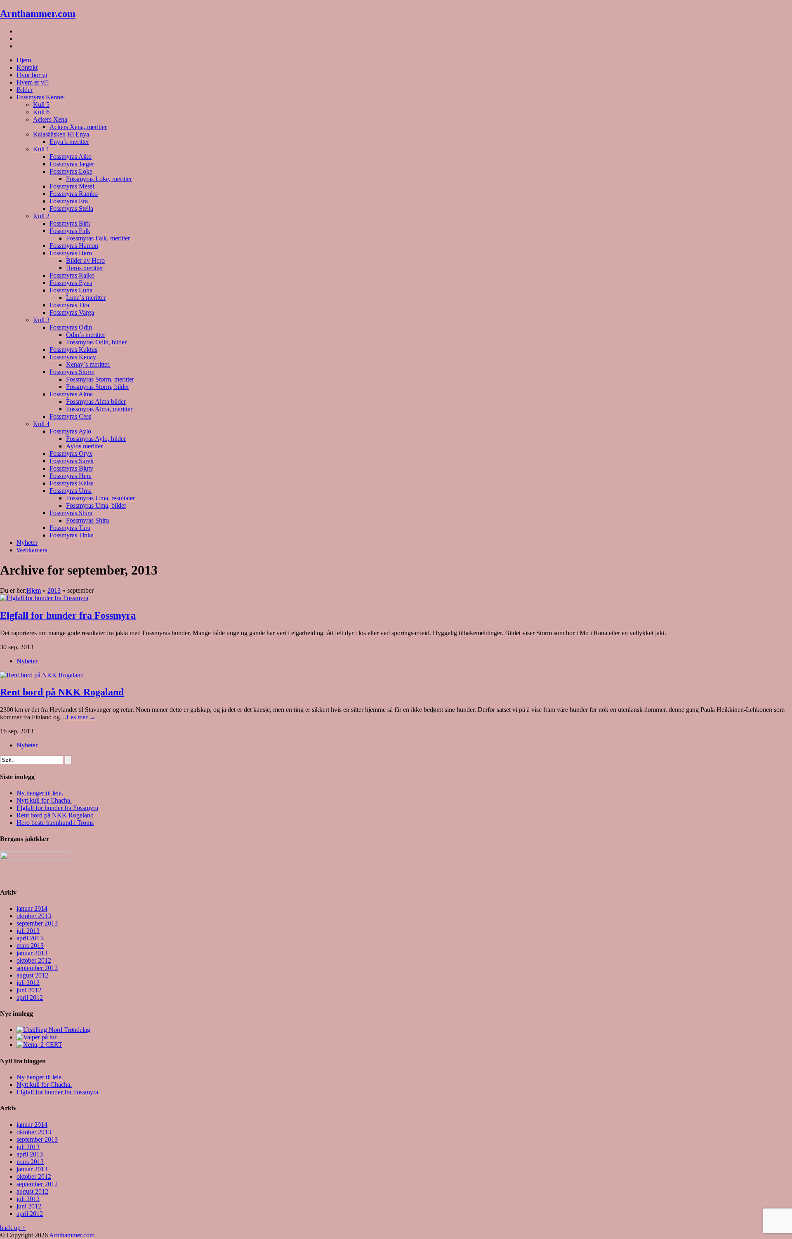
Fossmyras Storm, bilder (97, 386)
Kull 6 (41, 111)
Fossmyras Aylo (70, 431)
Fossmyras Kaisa (72, 483)
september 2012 (37, 967)
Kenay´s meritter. (88, 364)
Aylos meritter (84, 446)
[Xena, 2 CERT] (39, 1044)
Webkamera (31, 550)
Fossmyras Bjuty (71, 468)
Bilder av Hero (85, 260)
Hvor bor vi (31, 74)
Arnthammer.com (37, 13)
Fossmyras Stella (71, 208)
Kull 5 (41, 104)
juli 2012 (28, 982)
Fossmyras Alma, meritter (99, 408)
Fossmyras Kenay (73, 356)
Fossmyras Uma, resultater (100, 498)
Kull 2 (41, 215)
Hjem (23, 60)
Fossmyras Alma (71, 394)
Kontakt (27, 67)
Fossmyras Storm (72, 371)
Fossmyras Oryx (71, 453)
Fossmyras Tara (70, 527)
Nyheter (27, 542)
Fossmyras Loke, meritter (99, 178)
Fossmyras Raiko (72, 275)
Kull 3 (41, 319)
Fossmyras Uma (71, 490)
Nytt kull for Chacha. (44, 800)
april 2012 (29, 997)
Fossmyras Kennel (40, 97)
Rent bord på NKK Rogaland (62, 692)
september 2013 (37, 923)
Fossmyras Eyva (71, 282)
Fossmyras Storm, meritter (100, 379)
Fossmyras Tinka (72, 535)
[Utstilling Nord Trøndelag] (53, 1029)
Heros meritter (84, 267)
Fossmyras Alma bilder (96, 401)
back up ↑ (13, 1227)
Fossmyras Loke (71, 171)
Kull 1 (41, 149)
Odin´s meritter (85, 334)
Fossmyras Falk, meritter (98, 238)
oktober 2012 (33, 960)
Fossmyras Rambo (74, 193)
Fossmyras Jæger (72, 163)
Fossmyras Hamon (74, 245)
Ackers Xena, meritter (78, 126)
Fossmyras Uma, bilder (96, 505)
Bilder (24, 89)
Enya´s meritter (69, 141)
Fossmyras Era (69, 201)
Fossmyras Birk (70, 223)
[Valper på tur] (36, 1037)
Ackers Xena (50, 119)
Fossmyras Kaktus (73, 349)
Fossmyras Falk (70, 230)
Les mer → (81, 717)
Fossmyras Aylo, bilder (96, 438)
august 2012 (32, 975)
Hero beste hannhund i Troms (55, 822)
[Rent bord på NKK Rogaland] (42, 674)
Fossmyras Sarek (72, 460)
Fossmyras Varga (72, 312)
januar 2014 (31, 908)
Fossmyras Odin (71, 327)
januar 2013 (31, 952)
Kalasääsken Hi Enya (61, 134)
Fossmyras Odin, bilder (96, 342)
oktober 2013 (33, 915)
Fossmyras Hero (71, 253)
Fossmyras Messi (72, 186)
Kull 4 (41, 423)
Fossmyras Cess (70, 416)
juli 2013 (28, 930)
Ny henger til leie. (39, 792)
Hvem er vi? (32, 82)
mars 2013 (30, 945)
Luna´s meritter (86, 297)
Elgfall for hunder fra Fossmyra (68, 615)
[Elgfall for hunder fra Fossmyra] (44, 597)
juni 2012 (28, 990)
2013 (54, 590)
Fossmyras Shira (71, 512)
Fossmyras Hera (71, 475)
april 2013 (29, 938)
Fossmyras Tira (69, 305)
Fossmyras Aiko (71, 156)
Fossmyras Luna (71, 290)
